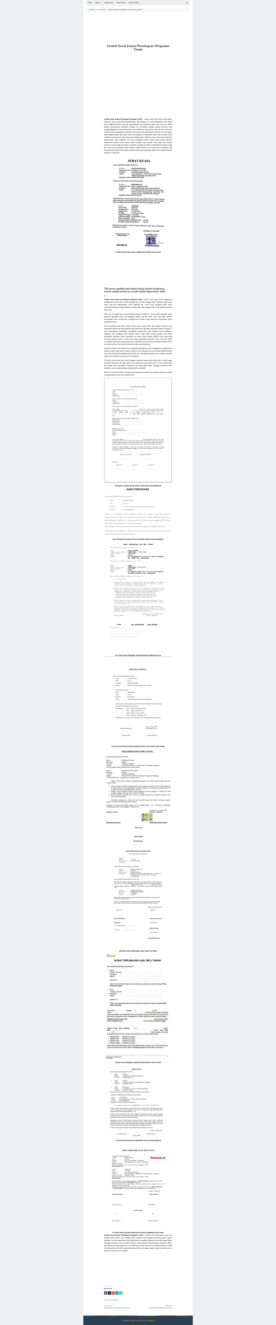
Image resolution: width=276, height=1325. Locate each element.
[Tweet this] (109, 1293)
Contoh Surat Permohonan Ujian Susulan (117, 1306)
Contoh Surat (114, 1300)
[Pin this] (113, 1293)
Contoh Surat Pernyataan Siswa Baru (160, 1306)
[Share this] (105, 1293)
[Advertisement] (138, 29)
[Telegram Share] (117, 1293)
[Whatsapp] (120, 1293)
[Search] (187, 2)
